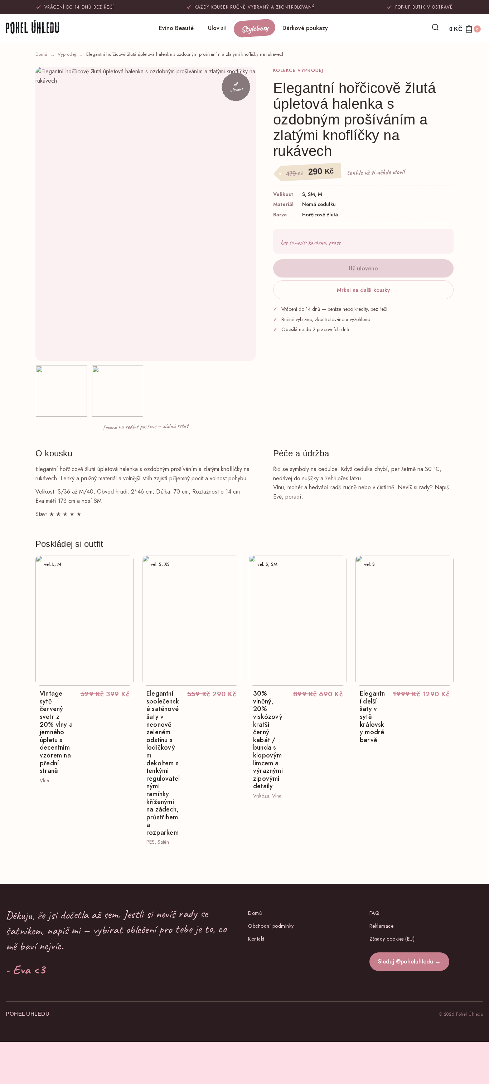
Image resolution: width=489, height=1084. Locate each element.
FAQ (374, 913)
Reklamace (381, 926)
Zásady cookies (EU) (392, 938)
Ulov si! (217, 28)
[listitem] (61, 391)
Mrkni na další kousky (363, 290)
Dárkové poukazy (305, 28)
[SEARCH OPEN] (435, 27)
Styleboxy (254, 28)
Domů (41, 54)
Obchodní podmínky (271, 926)
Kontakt (256, 938)
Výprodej (67, 54)
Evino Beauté (176, 28)
